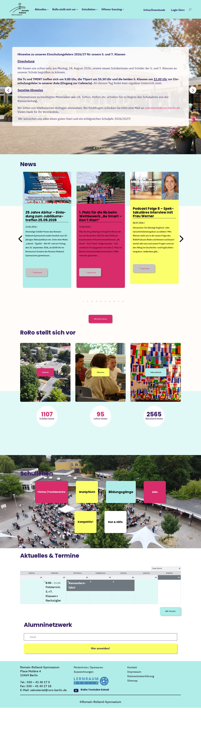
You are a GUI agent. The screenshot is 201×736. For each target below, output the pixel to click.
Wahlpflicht (87, 492)
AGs (155, 492)
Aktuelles (40, 9)
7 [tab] (112, 301)
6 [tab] (108, 301)
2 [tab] (90, 301)
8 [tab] (116, 301)
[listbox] (166, 568)
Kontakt (132, 667)
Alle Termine (170, 611)
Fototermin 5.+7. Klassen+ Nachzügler (53, 593)
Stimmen (100, 372)
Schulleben (88, 9)
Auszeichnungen (83, 672)
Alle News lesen (100, 319)
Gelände (45, 372)
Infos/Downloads (154, 10)
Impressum (134, 672)
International (155, 372)
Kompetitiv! (85, 522)
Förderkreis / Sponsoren (88, 667)
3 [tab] (94, 301)
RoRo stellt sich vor (64, 9)
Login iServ (178, 10)
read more (37, 272)
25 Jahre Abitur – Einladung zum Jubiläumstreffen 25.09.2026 (45, 216)
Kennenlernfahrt (77, 585)
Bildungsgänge (121, 492)
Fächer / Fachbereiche (51, 492)
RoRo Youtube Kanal (95, 689)
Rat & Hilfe (115, 522)
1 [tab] (85, 301)
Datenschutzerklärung (140, 676)
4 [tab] (99, 301)
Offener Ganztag (111, 9)
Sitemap (132, 681)
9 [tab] (121, 301)
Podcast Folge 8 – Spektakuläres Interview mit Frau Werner (153, 212)
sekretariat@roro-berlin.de (162, 108)
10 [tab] (125, 301)
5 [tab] (103, 301)
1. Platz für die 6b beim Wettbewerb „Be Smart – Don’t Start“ (100, 216)
